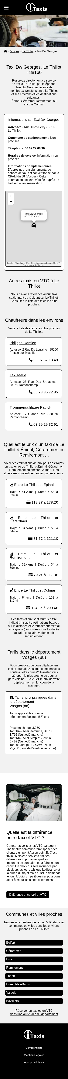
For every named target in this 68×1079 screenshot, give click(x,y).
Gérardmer (13, 951)
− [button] (11, 201)
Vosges (14, 51)
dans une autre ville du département (34, 1014)
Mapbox (40, 265)
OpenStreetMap (33, 263)
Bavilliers (12, 1001)
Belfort (10, 942)
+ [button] (11, 196)
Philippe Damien (23, 343)
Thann (10, 976)
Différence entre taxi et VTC (27, 894)
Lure (9, 959)
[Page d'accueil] (5, 51)
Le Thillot (27, 51)
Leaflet (10, 263)
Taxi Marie (18, 375)
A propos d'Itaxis (34, 1062)
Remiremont (14, 967)
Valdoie (11, 992)
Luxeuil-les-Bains (18, 984)
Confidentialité (34, 1047)
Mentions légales (34, 1054)
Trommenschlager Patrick (30, 407)
